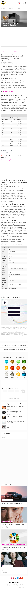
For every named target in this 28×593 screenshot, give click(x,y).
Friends (13, 585)
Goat (24, 371)
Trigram (15, 51)
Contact (20, 585)
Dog (18, 377)
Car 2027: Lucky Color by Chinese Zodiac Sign (12, 503)
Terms (17, 585)
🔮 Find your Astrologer (13, 584)
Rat (6, 364)
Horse (18, 371)
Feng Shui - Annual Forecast (7, 499)
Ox (12, 364)
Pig (24, 377)
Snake (12, 371)
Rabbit (24, 364)
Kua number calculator (7, 91)
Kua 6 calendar (4, 50)
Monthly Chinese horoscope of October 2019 (15, 349)
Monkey (6, 377)
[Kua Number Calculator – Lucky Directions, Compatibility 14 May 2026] (4, 411)
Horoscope (16, 50)
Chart (3, 51)
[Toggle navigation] (25, 2)
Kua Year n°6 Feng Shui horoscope (9, 160)
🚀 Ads (7, 584)
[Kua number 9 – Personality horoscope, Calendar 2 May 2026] (4, 425)
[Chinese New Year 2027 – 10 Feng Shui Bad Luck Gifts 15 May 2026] (4, 406)
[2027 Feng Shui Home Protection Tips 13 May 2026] (4, 416)
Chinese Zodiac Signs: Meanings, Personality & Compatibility (13, 544)
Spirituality (4, 437)
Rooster (12, 377)
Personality (4, 436)
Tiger (18, 364)
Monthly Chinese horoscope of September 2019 (14, 345)
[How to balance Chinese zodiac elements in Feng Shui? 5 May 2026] (4, 420)
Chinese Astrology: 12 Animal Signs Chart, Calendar (13, 547)
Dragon (6, 371)
